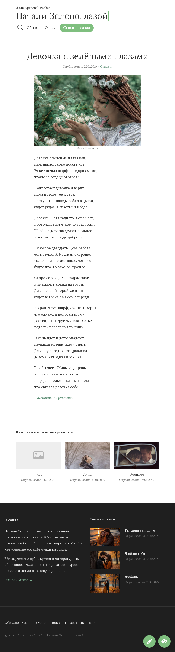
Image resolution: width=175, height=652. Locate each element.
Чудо (38, 474)
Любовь (131, 577)
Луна (87, 474)
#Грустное (63, 397)
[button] (164, 641)
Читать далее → (18, 580)
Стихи (27, 622)
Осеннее (136, 474)
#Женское (43, 397)
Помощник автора (80, 622)
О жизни (106, 66)
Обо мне (11, 622)
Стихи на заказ (48, 622)
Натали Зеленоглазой (62, 15)
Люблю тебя (135, 553)
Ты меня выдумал (140, 530)
